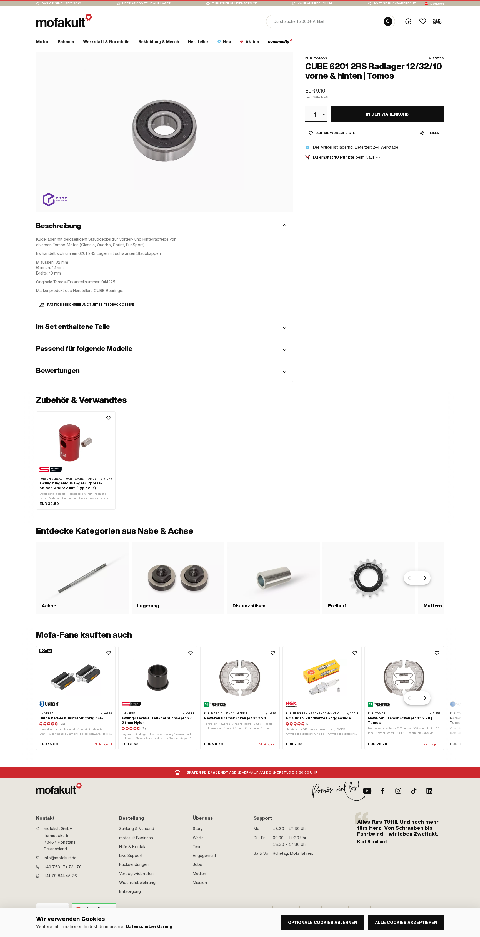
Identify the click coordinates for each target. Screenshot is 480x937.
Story (198, 828)
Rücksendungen (134, 864)
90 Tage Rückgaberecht (395, 3)
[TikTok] (413, 790)
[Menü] (67, 906)
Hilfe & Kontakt (133, 846)
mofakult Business (136, 838)
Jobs (197, 864)
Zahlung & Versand (136, 828)
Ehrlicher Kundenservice (234, 3)
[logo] (64, 20)
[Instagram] (398, 790)
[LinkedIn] (429, 790)
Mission (200, 882)
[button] (164, 226)
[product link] (75, 460)
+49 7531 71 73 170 (63, 867)
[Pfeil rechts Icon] (424, 578)
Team (197, 846)
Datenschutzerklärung (149, 926)
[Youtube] (367, 790)
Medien (199, 873)
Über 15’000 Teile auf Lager (146, 3)
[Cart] (437, 21)
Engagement (204, 855)
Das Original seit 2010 (61, 3)
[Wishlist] (422, 21)
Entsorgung (130, 891)
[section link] (280, 43)
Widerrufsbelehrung (137, 882)
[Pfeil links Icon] (410, 578)
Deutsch (437, 3)
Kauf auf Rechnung (315, 3)
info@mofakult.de (60, 858)
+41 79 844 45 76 (60, 876)
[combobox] (316, 114)
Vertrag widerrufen (136, 873)
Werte (198, 838)
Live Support (130, 855)
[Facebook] (382, 790)
